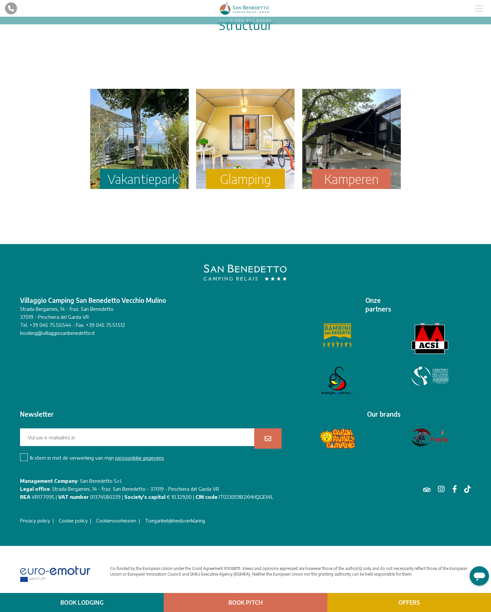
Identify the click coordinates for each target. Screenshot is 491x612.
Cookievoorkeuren (116, 520)
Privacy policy (35, 520)
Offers (409, 602)
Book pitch (245, 602)
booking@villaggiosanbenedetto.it (57, 333)
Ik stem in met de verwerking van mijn (97, 458)
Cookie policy (73, 520)
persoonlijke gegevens (139, 458)
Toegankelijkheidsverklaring (175, 520)
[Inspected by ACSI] (430, 338)
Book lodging (82, 602)
